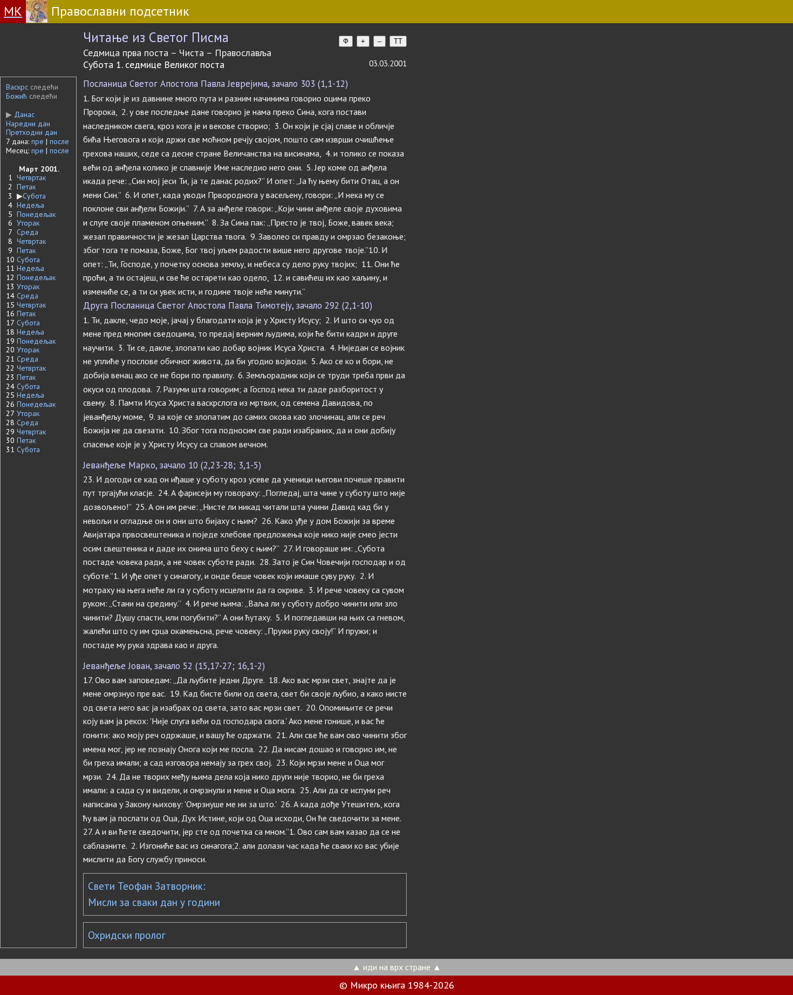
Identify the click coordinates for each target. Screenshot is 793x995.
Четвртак (31, 177)
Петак (26, 187)
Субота (34, 196)
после (59, 141)
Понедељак (36, 214)
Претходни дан (31, 132)
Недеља (30, 205)
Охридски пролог (127, 935)
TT (398, 41)
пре (37, 141)
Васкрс (17, 87)
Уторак (28, 223)
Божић (16, 96)
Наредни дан (28, 123)
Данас (20, 114)
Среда (27, 232)
